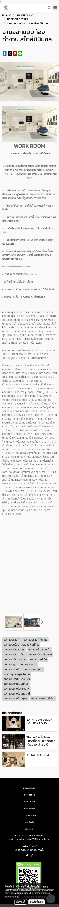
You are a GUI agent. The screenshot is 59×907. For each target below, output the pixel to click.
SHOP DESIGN (29, 795)
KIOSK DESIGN (29, 808)
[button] (48, 8)
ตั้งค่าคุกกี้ (20, 902)
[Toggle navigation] (55, 8)
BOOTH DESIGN (29, 802)
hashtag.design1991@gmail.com (33, 839)
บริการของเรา (29, 829)
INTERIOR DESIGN (29, 788)
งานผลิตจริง (29, 822)
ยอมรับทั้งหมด (36, 902)
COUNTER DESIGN (29, 815)
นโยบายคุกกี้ (15, 896)
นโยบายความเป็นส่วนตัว (39, 893)
